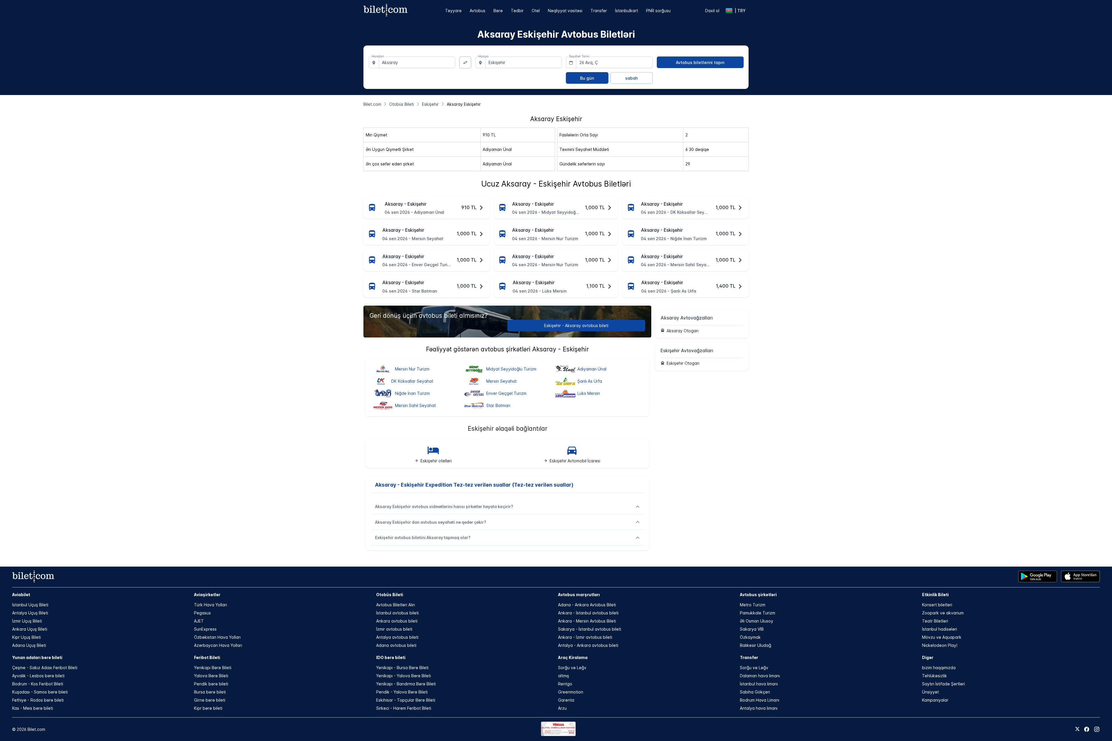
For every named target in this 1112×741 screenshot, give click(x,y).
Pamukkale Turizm (757, 612)
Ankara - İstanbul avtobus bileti (588, 612)
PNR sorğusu (658, 10)
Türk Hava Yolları (210, 604)
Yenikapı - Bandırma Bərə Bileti (406, 683)
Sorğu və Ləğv (572, 667)
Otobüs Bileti (389, 594)
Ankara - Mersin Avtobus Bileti (587, 620)
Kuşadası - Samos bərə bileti (40, 691)
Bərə (498, 10)
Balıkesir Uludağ (755, 645)
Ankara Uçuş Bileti (29, 629)
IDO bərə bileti (390, 657)
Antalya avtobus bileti (397, 637)
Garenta (566, 700)
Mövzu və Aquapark (941, 637)
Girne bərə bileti (209, 700)
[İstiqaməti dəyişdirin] (465, 62)
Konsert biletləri (937, 604)
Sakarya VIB (752, 629)
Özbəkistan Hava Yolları (217, 637)
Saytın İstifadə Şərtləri (943, 683)
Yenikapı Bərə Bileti (212, 667)
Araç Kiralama (573, 657)
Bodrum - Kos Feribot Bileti (37, 683)
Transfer (598, 10)
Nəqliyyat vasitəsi (565, 10)
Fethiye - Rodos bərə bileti (38, 700)
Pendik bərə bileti (211, 683)
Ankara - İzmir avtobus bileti (585, 637)
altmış (563, 675)
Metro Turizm (752, 604)
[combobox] (417, 62)
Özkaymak (750, 637)
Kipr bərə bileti (208, 708)
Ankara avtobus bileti (397, 620)
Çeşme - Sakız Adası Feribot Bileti (44, 667)
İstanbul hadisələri (939, 629)
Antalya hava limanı (759, 708)
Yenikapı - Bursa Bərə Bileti (402, 667)
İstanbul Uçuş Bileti (30, 604)
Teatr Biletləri (935, 620)
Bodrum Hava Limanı (759, 700)
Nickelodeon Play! (939, 645)
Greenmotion (570, 691)
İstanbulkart (626, 10)
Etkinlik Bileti (935, 594)
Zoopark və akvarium (943, 612)
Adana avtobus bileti (396, 645)
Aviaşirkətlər (207, 594)
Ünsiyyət (930, 691)
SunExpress (205, 629)
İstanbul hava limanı (759, 683)
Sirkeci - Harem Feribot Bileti (403, 708)
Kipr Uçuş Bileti (26, 637)
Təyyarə (453, 10)
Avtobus (477, 10)
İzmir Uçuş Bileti (27, 620)
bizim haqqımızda (939, 667)
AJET (199, 620)
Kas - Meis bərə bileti (32, 708)
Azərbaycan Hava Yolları (218, 645)
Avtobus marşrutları (579, 594)
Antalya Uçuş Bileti (30, 612)
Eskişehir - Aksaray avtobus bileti (576, 325)
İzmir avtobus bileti (394, 629)
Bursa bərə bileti (210, 691)
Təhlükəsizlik (934, 675)
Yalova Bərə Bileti (211, 675)
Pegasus (202, 612)
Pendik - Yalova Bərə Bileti (402, 691)
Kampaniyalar (935, 700)
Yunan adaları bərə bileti (37, 657)
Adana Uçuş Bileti (29, 645)
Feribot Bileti (207, 657)
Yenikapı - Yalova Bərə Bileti (403, 675)
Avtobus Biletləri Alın (395, 604)
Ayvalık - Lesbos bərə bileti (38, 675)
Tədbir (517, 10)
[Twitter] (1077, 729)
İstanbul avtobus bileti (397, 612)
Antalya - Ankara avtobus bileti (588, 645)
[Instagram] (1097, 729)
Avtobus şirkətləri (758, 594)
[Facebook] (1087, 729)
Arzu (562, 708)
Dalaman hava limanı (760, 675)
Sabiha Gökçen (755, 691)
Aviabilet (21, 594)
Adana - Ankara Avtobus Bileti (587, 604)
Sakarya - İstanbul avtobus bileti (589, 629)
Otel (536, 10)
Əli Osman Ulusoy (756, 620)
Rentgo (565, 683)
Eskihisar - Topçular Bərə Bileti (405, 700)
